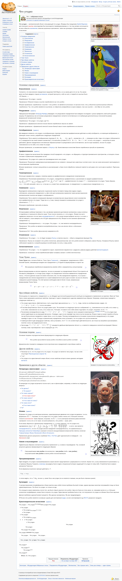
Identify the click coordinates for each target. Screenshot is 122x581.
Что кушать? (27, 391)
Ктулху (51, 147)
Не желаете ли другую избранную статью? (38, 20)
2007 (76, 561)
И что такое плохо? (29, 396)
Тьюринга (54, 260)
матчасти (24, 360)
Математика (72, 565)
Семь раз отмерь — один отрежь (100, 565)
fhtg (91, 238)
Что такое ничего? (27, 398)
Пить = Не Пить (52, 436)
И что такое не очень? (30, 400)
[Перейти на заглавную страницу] (8, 7)
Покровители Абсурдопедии (58, 565)
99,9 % (86, 498)
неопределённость (48, 216)
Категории (23, 565)
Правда (98, 311)
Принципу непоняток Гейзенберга (29, 431)
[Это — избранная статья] (118, 10)
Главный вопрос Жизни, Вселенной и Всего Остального (36, 433)
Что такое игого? (26, 403)
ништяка (30, 26)
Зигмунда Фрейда (41, 113)
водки (64, 498)
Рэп (53, 561)
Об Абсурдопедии (42, 578)
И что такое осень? (29, 405)
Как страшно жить (83, 565)
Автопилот (22, 438)
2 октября (71, 561)
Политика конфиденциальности (27, 578)
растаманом (43, 94)
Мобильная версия (70, 578)
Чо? (22, 407)
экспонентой (29, 418)
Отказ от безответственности (56, 578)
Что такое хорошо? (27, 393)
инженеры (42, 464)
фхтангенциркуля (102, 250)
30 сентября (64, 561)
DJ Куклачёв (85, 561)
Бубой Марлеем (82, 24)
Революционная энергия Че (37, 354)
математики (34, 28)
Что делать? (25, 388)
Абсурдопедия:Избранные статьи (37, 565)
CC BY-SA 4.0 (42, 575)
